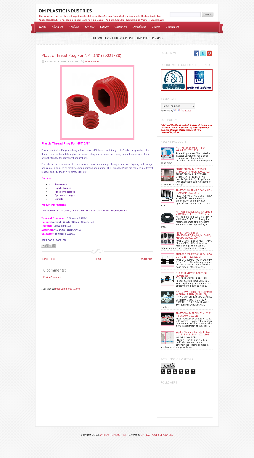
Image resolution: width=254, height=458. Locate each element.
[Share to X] (50, 246)
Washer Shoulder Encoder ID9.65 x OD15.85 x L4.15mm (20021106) (194, 333)
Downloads (139, 26)
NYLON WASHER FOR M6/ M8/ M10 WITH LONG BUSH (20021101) (194, 293)
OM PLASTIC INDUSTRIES (65, 11)
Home (42, 26)
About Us (57, 26)
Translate (186, 110)
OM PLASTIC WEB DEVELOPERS (157, 434)
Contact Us (172, 26)
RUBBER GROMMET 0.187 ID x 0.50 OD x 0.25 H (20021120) (194, 255)
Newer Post (48, 258)
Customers (120, 26)
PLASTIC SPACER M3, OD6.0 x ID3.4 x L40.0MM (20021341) (194, 191)
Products (74, 26)
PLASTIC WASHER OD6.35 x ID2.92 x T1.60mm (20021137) (194, 314)
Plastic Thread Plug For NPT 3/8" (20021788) (81, 55)
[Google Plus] (210, 54)
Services (89, 26)
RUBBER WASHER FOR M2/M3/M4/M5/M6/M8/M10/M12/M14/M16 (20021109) (193, 235)
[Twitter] (203, 54)
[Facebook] (197, 54)
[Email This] (43, 246)
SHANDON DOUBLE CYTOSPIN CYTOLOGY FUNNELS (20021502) (193, 170)
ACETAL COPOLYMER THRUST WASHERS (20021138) (191, 149)
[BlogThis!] (47, 246)
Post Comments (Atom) (67, 288)
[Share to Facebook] (54, 246)
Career (156, 26)
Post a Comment (52, 277)
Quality (104, 26)
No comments (92, 61)
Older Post (146, 258)
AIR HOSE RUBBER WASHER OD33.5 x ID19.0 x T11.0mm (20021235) (194, 213)
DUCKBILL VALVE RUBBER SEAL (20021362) (191, 274)
